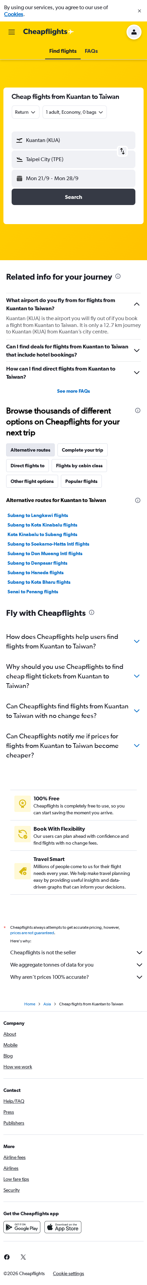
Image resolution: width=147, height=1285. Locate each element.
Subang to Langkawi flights (38, 515)
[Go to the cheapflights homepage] (48, 32)
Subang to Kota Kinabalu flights (42, 525)
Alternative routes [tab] (30, 450)
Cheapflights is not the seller (43, 952)
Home (29, 1004)
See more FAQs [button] (73, 391)
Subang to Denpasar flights (37, 563)
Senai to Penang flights (33, 591)
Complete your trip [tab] (82, 450)
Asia (47, 1004)
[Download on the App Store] (62, 1227)
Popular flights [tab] (81, 481)
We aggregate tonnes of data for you (52, 964)
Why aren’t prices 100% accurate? (49, 977)
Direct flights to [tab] (27, 465)
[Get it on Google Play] (21, 1227)
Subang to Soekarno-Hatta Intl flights (48, 544)
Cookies (13, 14)
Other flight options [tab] (32, 481)
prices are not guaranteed (32, 932)
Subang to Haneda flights (36, 572)
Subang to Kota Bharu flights (39, 582)
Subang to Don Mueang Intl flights (45, 553)
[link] (23, 1257)
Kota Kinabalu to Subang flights (42, 534)
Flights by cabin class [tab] (79, 465)
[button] (139, 10)
